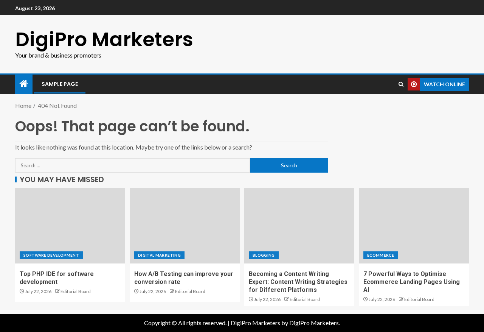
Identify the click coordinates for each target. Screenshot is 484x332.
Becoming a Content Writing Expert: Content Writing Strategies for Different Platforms (298, 282)
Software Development (51, 255)
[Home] (24, 83)
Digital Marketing (159, 255)
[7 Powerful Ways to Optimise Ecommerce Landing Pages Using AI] (414, 225)
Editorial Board (75, 291)
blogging (264, 255)
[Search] (401, 84)
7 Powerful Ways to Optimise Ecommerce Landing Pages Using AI (411, 282)
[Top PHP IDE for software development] (70, 225)
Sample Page (60, 84)
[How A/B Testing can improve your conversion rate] (185, 225)
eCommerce (380, 255)
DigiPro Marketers (104, 39)
